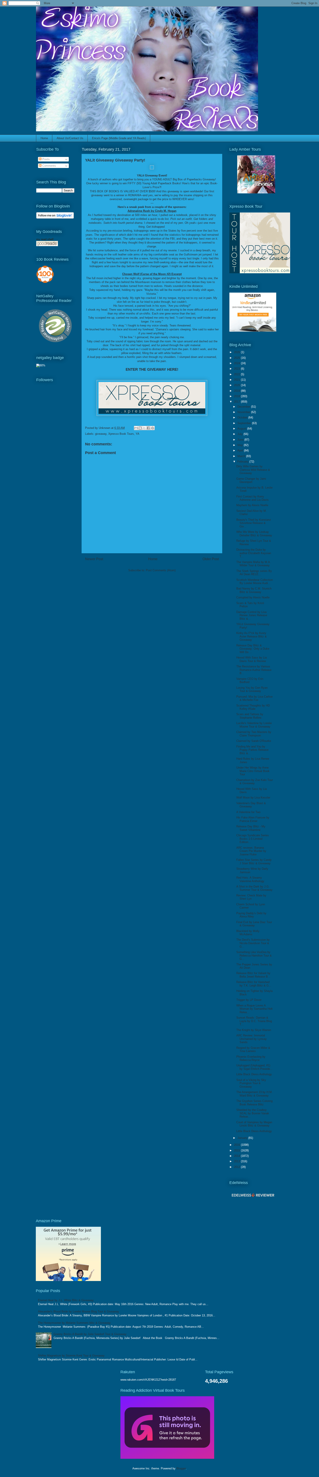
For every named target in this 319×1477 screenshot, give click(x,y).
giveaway (101, 433)
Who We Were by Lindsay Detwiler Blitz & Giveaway (254, 533)
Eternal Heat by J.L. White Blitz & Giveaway (66, 1300)
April (240, 450)
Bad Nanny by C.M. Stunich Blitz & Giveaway (253, 590)
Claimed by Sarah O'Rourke (253, 741)
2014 (237, 1156)
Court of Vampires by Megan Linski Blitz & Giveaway (254, 1124)
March (241, 456)
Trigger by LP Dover (248, 999)
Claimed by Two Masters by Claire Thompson (253, 733)
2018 (237, 396)
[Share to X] (144, 428)
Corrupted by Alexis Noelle (253, 597)
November (244, 412)
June (240, 439)
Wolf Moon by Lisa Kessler (253, 797)
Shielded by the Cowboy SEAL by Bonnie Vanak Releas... (252, 1113)
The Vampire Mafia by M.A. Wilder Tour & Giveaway (253, 563)
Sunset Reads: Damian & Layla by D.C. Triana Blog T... (254, 1021)
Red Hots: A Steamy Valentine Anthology (250, 879)
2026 (237, 352)
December (244, 406)
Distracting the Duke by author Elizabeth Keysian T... (253, 553)
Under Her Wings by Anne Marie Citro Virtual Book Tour (253, 771)
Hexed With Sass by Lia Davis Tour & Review (251, 659)
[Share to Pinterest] (152, 428)
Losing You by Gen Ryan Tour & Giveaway (252, 689)
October (242, 417)
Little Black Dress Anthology (254, 1074)
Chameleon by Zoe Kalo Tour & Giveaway (254, 781)
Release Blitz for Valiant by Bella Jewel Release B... (253, 974)
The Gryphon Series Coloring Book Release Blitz (254, 1102)
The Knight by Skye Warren (253, 1030)
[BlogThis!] (140, 428)
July (240, 434)
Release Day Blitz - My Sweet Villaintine (250, 828)
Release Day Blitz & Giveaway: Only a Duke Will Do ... (252, 649)
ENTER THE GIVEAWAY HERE (151, 369)
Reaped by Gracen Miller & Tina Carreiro (253, 1049)
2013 (237, 1161)
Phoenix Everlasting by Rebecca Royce (250, 1058)
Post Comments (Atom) (161, 570)
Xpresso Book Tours (121, 433)
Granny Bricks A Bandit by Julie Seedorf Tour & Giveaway (90, 1334)
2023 (237, 368)
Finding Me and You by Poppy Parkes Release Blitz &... (252, 750)
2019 (237, 390)
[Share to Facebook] (148, 428)
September (244, 423)
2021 (237, 379)
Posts (45, 159)
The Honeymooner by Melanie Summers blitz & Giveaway (74, 1322)
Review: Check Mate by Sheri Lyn (251, 897)
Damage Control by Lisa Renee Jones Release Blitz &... (251, 615)
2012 (237, 1167)
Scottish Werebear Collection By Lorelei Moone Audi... (254, 581)
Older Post (210, 559)
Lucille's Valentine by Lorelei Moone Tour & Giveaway (254, 724)
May (240, 445)
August (242, 428)
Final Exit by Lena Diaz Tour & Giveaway (254, 923)
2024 (237, 363)
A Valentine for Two (248, 812)
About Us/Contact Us (70, 138)
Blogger (181, 1468)
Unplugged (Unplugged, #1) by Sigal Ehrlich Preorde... (254, 1067)
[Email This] (136, 428)
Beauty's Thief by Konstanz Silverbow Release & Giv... (253, 523)
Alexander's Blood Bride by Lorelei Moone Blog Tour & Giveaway (78, 1311)
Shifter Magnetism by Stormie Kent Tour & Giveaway (71, 1355)
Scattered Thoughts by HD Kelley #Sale (253, 707)
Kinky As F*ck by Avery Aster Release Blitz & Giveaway (251, 636)
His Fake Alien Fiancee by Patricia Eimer (252, 819)
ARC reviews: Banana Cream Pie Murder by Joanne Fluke (251, 851)
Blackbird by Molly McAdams (248, 932)
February (243, 461)
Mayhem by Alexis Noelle (252, 505)
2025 (237, 357)
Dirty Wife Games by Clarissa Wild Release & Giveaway (253, 470)
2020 (237, 385)
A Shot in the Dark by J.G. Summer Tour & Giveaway (254, 888)
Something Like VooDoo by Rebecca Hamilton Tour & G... (254, 955)
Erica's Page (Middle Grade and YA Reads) (119, 138)
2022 (237, 374)
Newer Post (94, 559)
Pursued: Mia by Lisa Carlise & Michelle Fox (254, 698)
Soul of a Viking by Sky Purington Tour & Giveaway (251, 1083)
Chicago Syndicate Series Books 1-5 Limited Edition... (252, 839)
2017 (237, 401)
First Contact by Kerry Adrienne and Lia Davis (252, 498)
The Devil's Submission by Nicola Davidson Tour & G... (253, 943)
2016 (237, 1144)
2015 (237, 1150)
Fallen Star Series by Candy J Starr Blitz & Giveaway (254, 861)
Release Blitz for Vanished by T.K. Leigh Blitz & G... (253, 983)
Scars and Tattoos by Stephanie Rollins (249, 716)
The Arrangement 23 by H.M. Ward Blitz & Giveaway (254, 1093)
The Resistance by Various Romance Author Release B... (253, 670)
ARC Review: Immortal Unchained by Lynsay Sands (251, 1039)
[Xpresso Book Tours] (259, 272)
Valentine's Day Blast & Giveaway (251, 805)
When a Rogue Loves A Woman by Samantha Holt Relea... (254, 1009)
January (242, 1137)
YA (137, 433)
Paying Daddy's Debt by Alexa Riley (251, 915)
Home (44, 138)
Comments (48, 165)
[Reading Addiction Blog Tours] (167, 1457)
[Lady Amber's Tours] (256, 192)
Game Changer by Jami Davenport (251, 480)
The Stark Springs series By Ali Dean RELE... (254, 572)
